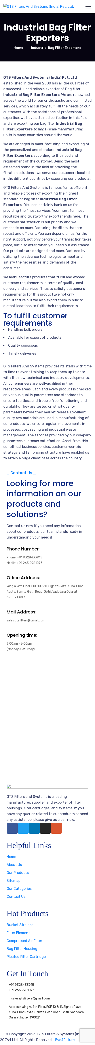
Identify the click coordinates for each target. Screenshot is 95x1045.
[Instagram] (45, 828)
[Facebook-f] (12, 828)
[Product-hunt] (56, 828)
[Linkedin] (34, 828)
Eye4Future (65, 1040)
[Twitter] (23, 828)
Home (18, 48)
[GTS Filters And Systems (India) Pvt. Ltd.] (38, 6)
